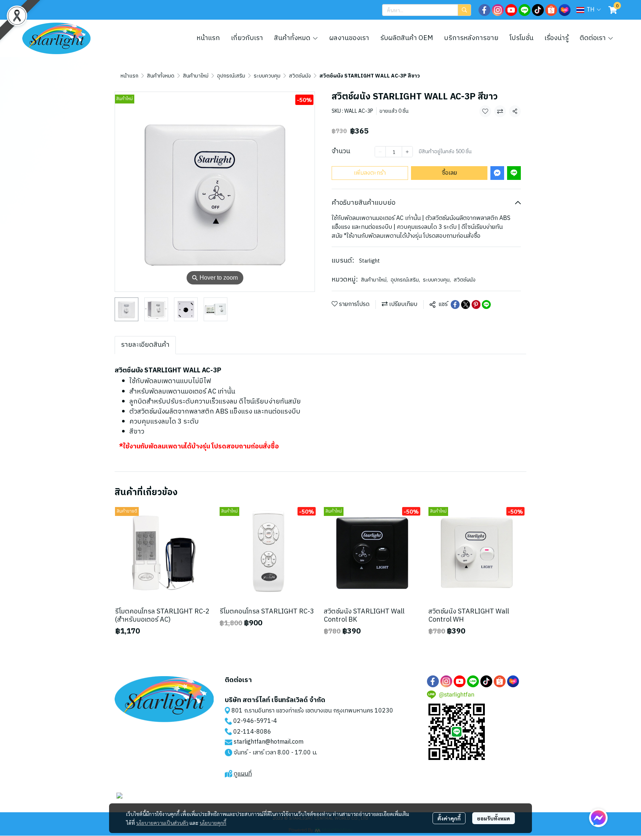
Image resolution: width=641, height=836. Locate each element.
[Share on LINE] (486, 304)
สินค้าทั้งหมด (160, 76)
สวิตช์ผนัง (300, 76)
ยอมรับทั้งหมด (493, 818)
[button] (426, 10)
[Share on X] (465, 304)
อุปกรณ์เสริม (231, 76)
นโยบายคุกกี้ (213, 822)
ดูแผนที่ (243, 774)
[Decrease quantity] (380, 152)
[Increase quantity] (407, 152)
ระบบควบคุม (267, 76)
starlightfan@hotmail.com (268, 742)
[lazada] (565, 10)
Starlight (369, 261)
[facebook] (484, 10)
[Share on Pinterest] (475, 304)
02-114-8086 (252, 732)
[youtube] (511, 10)
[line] (524, 10)
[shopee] (551, 10)
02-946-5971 (252, 721)
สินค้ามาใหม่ (195, 76)
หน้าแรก (129, 76)
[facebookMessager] (598, 817)
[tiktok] (538, 10)
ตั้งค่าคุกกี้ (449, 818)
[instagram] (498, 10)
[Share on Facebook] (455, 304)
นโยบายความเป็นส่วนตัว (162, 822)
